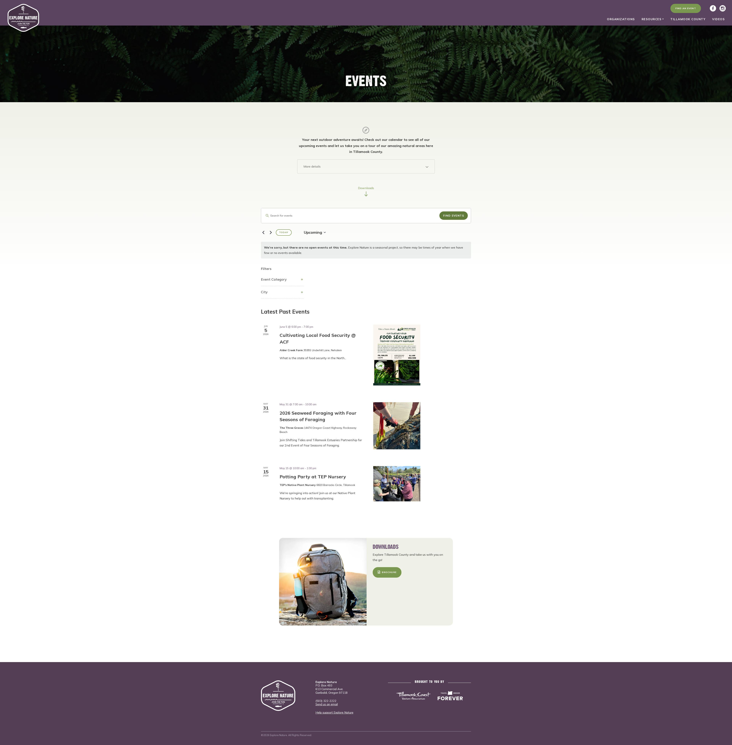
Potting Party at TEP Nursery (313, 476)
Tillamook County (688, 19)
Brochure (389, 572)
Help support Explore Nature (334, 712)
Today (283, 232)
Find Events (453, 215)
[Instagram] (722, 8)
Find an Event (685, 8)
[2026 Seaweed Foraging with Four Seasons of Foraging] (396, 425)
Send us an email (326, 704)
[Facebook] (713, 8)
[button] (365, 166)
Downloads (366, 188)
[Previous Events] (263, 232)
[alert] (366, 250)
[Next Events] (270, 232)
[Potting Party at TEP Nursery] (396, 483)
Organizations (621, 19)
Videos (718, 19)
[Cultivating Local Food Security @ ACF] (396, 355)
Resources (652, 19)
